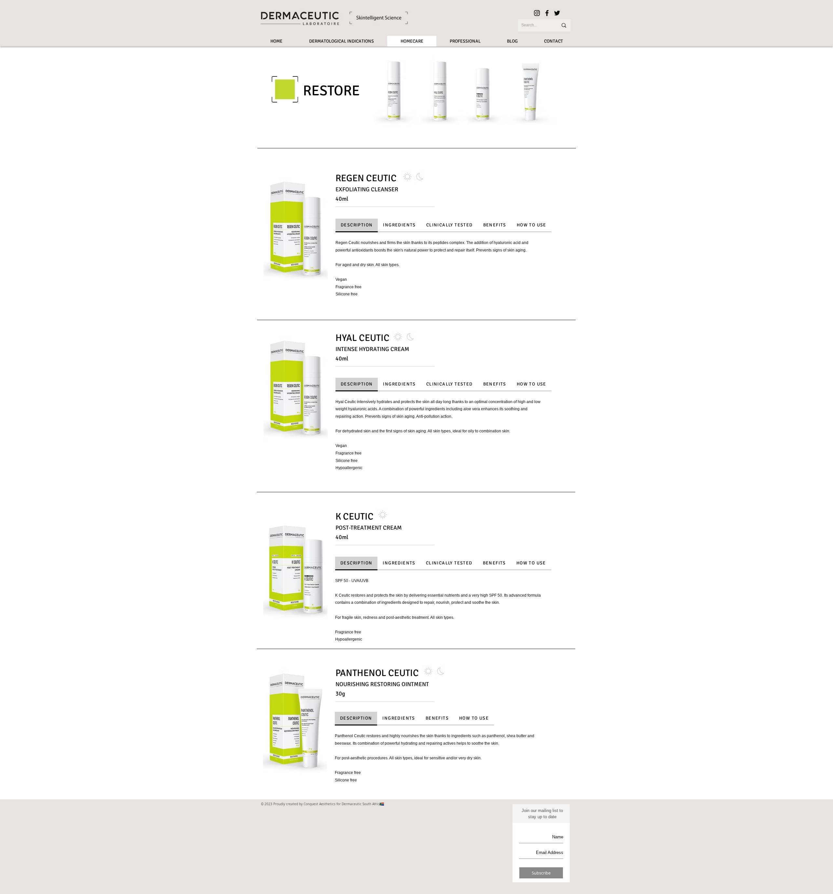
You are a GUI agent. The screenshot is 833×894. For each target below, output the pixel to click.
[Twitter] (557, 13)
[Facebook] (547, 13)
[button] (296, 231)
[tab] (356, 225)
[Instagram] (537, 13)
